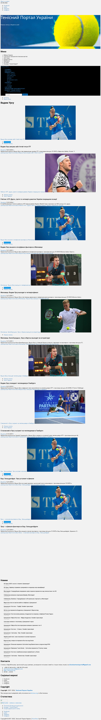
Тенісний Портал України (27, 17)
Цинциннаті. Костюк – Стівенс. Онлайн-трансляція (19, 629)
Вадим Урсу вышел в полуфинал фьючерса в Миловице (18, 240)
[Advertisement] (48, 38)
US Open (6, 62)
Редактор (3, 150)
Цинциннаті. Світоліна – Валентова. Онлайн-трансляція (20, 655)
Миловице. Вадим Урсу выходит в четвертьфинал (15, 285)
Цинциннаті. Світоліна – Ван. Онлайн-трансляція (18, 633)
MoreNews (35, 719)
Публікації (8, 83)
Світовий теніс (11, 75)
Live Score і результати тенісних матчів (15, 56)
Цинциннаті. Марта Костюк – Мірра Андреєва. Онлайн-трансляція (23, 617)
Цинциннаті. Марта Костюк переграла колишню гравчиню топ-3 (23, 625)
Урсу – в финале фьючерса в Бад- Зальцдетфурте (16, 519)
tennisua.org (34, 693)
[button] (5, 67)
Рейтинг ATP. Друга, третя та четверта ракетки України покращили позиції (23, 192)
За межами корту (12, 80)
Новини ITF (10, 77)
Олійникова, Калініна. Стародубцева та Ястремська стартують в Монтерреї (26, 599)
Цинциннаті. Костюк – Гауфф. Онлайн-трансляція (18, 606)
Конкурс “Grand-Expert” (11, 64)
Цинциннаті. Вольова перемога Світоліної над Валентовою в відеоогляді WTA (27, 644)
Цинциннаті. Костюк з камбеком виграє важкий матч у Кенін (21, 652)
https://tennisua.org (9, 670)
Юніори (9, 78)
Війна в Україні (8, 55)
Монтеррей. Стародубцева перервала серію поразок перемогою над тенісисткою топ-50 (30, 591)
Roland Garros (8, 59)
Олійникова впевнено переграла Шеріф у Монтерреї (19, 595)
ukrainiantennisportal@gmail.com (13, 669)
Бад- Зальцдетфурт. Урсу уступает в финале (14, 471)
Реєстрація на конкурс (14, 91)
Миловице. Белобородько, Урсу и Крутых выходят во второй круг (20, 332)
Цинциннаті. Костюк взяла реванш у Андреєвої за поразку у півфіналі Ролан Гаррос (28, 614)
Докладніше (22, 153)
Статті (9, 84)
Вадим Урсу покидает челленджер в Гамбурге (14, 376)
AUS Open (7, 58)
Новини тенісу (9, 72)
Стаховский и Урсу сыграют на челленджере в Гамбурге (17, 423)
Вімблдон (7, 61)
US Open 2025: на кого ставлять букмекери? (17, 583)
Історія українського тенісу (12, 709)
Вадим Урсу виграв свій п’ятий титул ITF (13, 139)
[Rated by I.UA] (4, 701)
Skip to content (5, 1)
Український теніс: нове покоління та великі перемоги (20, 636)
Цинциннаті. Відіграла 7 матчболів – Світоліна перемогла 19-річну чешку (25, 648)
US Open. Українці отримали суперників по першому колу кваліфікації (24, 587)
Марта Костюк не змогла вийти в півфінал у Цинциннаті (20, 602)
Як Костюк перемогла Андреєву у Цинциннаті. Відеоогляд (21, 610)
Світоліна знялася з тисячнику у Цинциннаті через (19, 621)
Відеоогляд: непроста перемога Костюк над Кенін (19, 640)
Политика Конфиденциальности (13, 706)
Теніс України (11, 74)
